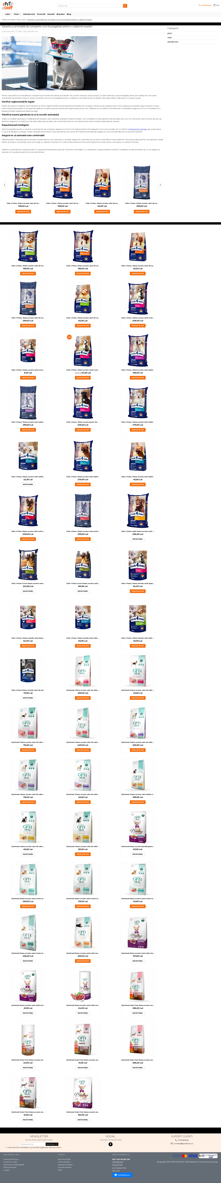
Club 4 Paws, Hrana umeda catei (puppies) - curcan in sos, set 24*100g (28, 638)
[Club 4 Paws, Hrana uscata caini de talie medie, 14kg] (63, 183)
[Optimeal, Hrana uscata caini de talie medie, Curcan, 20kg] (83, 723)
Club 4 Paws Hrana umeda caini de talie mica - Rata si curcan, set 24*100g (28, 690)
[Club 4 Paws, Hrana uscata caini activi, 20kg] (83, 511)
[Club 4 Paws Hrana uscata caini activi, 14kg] (28, 511)
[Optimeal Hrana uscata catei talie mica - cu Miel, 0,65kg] (83, 986)
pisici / (24, 20)
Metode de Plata (64, 1159)
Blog (69, 14)
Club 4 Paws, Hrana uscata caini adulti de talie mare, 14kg (138, 370)
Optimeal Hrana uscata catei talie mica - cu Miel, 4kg (138, 953)
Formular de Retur (65, 1167)
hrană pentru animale (138, 129)
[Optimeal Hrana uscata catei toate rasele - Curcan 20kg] (28, 932)
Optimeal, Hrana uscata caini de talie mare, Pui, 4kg (83, 846)
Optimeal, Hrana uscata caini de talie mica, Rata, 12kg (138, 742)
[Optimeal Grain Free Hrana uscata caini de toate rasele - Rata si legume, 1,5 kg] (28, 1093)
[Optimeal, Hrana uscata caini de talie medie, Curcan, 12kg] (83, 671)
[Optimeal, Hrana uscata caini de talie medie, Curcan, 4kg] (28, 723)
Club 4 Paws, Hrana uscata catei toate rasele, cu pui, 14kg (138, 318)
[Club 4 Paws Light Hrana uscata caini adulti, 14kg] (138, 510)
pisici (169, 33)
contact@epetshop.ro (183, 1143)
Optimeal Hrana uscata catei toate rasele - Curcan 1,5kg (138, 898)
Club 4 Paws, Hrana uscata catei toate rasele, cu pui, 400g (28, 370)
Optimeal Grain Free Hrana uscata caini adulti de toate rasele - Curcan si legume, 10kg (138, 1005)
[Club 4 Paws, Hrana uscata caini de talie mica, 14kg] (23, 183)
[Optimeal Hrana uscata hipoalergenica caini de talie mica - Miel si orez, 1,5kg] (138, 827)
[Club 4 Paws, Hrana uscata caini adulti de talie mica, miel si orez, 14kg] (138, 403)
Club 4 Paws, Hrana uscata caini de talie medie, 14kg (63, 203)
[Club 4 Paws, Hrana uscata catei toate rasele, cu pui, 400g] (28, 350)
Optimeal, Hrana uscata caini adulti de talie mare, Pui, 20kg (138, 794)
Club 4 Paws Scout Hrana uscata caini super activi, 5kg (83, 583)
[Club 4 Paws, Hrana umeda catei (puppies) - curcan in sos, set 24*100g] (28, 617)
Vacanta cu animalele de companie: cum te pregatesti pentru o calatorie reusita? (59, 20)
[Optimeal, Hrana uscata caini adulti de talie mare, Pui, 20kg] (138, 775)
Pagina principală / (9, 20)
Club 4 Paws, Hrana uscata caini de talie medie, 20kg (142, 203)
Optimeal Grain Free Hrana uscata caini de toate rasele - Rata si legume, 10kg (138, 1060)
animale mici (172, 42)
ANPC (60, 1170)
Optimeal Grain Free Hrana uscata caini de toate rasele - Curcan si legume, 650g (28, 1060)
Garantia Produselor (65, 1165)
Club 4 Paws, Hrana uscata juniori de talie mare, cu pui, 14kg (83, 422)
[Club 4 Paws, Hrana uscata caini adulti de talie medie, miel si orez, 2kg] (138, 456)
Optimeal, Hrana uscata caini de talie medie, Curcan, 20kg (83, 742)
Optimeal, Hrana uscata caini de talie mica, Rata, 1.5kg (83, 794)
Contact (6, 1170)
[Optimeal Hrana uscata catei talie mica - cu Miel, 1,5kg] (28, 986)
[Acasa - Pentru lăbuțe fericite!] (13, 6)
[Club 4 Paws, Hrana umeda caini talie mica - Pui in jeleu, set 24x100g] (138, 617)
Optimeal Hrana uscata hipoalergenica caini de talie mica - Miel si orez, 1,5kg (138, 846)
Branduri (61, 14)
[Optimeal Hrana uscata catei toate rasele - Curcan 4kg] (83, 879)
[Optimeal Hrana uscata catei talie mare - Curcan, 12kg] (83, 932)
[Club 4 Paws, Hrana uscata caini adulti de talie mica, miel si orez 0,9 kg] (28, 456)
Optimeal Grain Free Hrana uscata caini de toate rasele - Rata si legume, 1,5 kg (28, 1112)
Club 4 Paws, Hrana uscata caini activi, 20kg (83, 531)
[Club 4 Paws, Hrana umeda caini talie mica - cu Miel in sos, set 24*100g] (83, 617)
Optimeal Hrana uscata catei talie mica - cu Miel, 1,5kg (28, 1005)
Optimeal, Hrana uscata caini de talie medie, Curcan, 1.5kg (138, 690)
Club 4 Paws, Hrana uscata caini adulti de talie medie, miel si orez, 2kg (138, 477)
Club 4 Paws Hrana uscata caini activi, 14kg (28, 531)
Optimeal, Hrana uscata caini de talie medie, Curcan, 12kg (83, 690)
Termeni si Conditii (10, 1162)
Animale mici (33, 31)
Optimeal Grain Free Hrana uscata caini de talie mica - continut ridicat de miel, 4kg (83, 1112)
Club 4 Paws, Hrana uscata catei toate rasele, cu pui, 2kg (83, 370)
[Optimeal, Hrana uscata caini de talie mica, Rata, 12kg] (138, 723)
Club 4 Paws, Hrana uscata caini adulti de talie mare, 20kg (28, 422)
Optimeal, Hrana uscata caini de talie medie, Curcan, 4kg (28, 742)
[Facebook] (111, 1144)
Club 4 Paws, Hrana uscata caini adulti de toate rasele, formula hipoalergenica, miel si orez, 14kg (83, 477)
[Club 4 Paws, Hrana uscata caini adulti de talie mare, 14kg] (138, 350)
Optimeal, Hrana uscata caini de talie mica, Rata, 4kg (28, 794)
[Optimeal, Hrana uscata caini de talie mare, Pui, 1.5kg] (28, 827)
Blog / (19, 20)
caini (169, 38)
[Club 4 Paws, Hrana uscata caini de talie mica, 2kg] (83, 298)
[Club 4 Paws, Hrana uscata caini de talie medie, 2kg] (102, 183)
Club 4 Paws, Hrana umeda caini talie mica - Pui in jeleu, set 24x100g (138, 638)
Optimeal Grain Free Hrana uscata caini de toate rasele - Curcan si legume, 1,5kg (83, 1060)
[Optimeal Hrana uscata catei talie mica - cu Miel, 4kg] (138, 932)
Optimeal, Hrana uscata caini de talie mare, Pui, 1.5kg (28, 846)
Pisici (20, 31)
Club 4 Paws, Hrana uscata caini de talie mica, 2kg (83, 318)
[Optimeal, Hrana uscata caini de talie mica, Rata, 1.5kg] (83, 775)
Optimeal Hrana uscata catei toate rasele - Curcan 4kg (83, 898)
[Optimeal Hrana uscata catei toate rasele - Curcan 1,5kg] (138, 879)
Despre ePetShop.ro (11, 1159)
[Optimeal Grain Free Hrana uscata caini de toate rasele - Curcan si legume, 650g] (28, 1039)
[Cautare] (125, 6)
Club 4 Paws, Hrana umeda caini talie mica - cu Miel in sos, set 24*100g (83, 638)
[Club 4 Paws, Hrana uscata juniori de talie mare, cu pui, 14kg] (83, 403)
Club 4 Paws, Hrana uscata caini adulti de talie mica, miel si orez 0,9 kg (28, 477)
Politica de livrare (9, 1167)
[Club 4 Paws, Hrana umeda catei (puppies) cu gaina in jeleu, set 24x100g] (138, 564)
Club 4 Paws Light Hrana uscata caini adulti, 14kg (138, 531)
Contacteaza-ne (124, 1175)
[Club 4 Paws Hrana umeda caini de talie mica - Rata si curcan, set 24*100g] (28, 671)
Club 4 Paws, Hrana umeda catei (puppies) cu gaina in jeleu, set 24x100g (138, 583)
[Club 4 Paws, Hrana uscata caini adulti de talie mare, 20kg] (28, 403)
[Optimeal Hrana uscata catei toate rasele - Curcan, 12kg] (28, 879)
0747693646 (183, 1140)
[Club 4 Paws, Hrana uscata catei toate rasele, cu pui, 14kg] (138, 298)
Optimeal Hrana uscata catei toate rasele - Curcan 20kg (28, 953)
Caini (25, 31)
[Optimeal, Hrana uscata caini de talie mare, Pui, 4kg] (83, 827)
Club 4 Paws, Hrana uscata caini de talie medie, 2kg (102, 203)
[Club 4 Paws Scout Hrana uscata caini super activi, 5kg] (83, 564)
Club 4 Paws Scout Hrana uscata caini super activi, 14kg (28, 583)
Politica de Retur (64, 1162)
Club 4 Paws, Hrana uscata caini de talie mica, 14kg (23, 203)
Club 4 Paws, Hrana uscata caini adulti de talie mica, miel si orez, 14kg (138, 422)
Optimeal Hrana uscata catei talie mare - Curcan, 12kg (83, 953)
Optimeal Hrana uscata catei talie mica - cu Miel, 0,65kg (83, 1005)
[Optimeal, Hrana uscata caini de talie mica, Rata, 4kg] (28, 775)
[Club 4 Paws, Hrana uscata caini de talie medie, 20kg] (142, 183)
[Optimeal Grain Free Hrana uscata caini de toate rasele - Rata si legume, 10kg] (138, 1039)
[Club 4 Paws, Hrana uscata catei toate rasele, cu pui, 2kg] (83, 350)
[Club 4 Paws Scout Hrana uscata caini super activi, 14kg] (28, 564)
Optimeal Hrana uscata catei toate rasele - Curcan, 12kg (28, 898)
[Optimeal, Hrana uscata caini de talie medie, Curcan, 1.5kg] (138, 671)
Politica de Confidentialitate (13, 1165)
